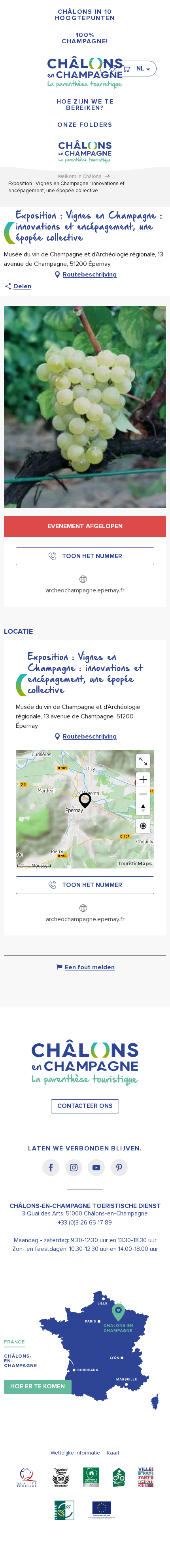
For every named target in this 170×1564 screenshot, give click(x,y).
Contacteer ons (85, 1106)
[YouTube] (99, 1173)
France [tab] (14, 1342)
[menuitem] (85, 15)
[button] (142, 68)
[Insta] (76, 1173)
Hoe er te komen (37, 1386)
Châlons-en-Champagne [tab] (20, 1361)
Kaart (113, 1452)
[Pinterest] (119, 1173)
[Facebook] (53, 1173)
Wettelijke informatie (75, 1452)
